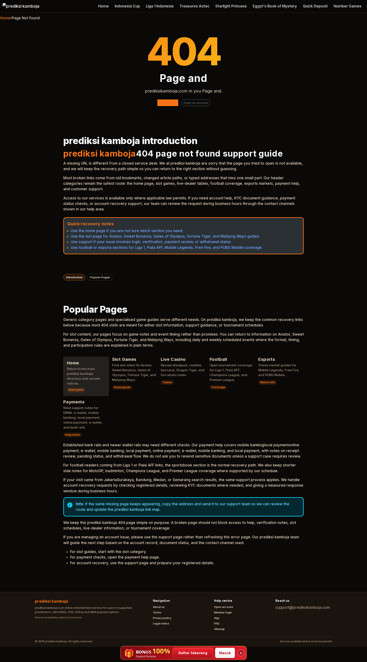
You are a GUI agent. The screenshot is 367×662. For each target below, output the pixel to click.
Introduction (74, 277)
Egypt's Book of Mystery (275, 6)
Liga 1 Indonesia (160, 6)
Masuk (225, 653)
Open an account (196, 103)
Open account (223, 607)
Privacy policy (162, 618)
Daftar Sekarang (192, 653)
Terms (157, 612)
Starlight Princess (231, 6)
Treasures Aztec (194, 6)
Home (103, 6)
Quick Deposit (315, 6)
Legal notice (161, 623)
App (216, 618)
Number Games (347, 6)
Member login (223, 612)
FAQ (216, 623)
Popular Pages (100, 277)
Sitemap (219, 629)
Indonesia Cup (127, 6)
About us (159, 607)
